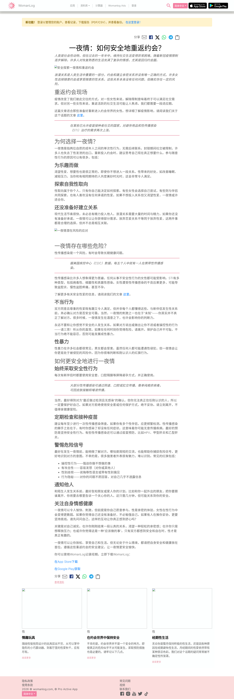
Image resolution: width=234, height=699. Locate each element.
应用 (72, 5)
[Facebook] (150, 37)
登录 (134, 5)
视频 (122, 685)
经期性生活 (160, 638)
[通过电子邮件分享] (144, 37)
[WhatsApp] (164, 37)
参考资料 (59, 582)
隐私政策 (27, 681)
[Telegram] (170, 37)
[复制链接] (177, 37)
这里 (80, 115)
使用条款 (27, 685)
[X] (157, 37)
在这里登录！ (134, 22)
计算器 (99, 5)
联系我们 (125, 689)
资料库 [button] (84, 5)
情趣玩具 (28, 638)
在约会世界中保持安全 (103, 638)
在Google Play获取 (67, 569)
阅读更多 (26, 657)
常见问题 (125, 681)
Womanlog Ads (117, 5)
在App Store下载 (66, 561)
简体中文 (179, 5)
